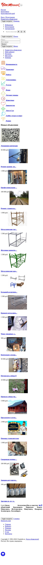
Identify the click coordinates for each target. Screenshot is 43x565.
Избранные (9, 25)
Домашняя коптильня (9, 146)
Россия (3, 10)
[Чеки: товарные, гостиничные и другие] (17, 330)
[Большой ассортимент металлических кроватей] (17, 288)
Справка (16, 519)
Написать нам (6, 521)
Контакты (8, 534)
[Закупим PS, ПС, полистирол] (16, 497)
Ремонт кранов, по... (8, 167)
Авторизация (9, 29)
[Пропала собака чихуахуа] (18, 392)
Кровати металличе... (9, 313)
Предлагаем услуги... (8, 418)
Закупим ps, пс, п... (8, 501)
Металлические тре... (9, 229)
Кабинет (8, 526)
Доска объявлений (32, 539)
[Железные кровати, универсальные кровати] (17, 246)
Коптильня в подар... (9, 355)
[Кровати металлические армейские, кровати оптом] (17, 309)
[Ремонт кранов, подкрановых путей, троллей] (18, 162)
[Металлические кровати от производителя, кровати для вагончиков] (17, 267)
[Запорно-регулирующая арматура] (19, 476)
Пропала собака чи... (8, 397)
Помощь (16, 21)
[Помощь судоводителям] (17, 434)
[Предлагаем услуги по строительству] (17, 413)
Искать (4, 44)
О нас (7, 532)
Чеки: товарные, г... (8, 334)
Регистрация (9, 27)
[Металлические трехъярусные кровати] (17, 225)
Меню (15, 46)
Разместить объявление (9, 19)
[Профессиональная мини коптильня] (17, 183)
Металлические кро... (9, 271)
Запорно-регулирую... (9, 480)
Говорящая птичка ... (9, 459)
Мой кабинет (9, 52)
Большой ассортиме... (9, 292)
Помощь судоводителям (10, 438)
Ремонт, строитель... (8, 208)
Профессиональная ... (9, 188)
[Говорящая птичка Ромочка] (17, 455)
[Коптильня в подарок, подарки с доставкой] (16, 351)
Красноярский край (8, 13)
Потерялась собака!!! (9, 376)
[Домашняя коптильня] (10, 142)
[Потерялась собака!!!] (18, 372)
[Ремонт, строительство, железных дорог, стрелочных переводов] (19, 204)
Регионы (8, 54)
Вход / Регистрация (8, 17)
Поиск (15, 36)
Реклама (8, 530)
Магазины (8, 56)
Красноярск (5, 11)
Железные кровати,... (9, 250)
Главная (8, 524)
